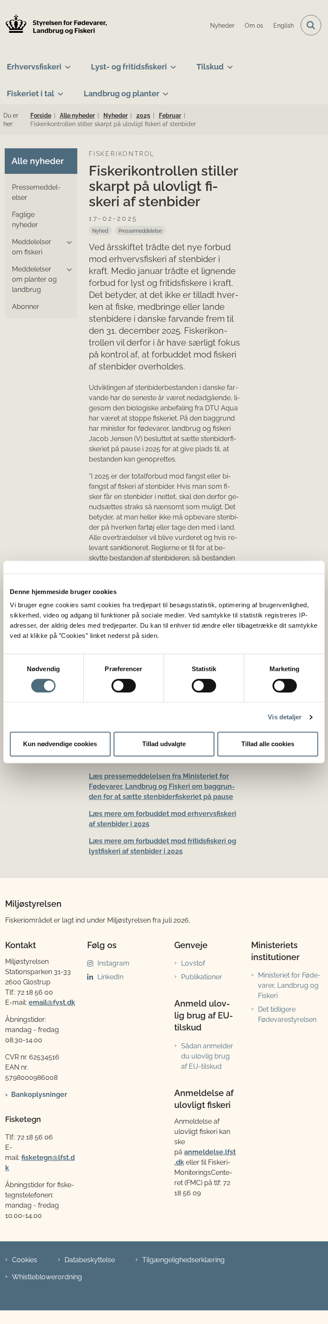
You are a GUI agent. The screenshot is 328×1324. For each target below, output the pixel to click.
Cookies (24, 1260)
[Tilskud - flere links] (228, 63)
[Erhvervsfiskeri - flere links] (66, 63)
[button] (67, 242)
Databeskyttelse (89, 1260)
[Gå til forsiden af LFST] (54, 25)
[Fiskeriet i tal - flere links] (58, 90)
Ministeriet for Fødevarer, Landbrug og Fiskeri (289, 985)
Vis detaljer (285, 717)
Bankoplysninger (39, 1094)
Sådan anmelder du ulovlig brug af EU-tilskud (207, 1056)
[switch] (123, 685)
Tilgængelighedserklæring (183, 1260)
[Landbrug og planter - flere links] (163, 90)
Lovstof (193, 963)
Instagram (113, 963)
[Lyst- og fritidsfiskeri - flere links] (171, 63)
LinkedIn (110, 977)
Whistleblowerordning (47, 1277)
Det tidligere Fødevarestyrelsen (287, 1014)
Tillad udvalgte (164, 743)
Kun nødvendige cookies (60, 743)
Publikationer (201, 977)
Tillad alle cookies (267, 743)
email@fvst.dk (52, 1002)
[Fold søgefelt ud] (311, 25)
